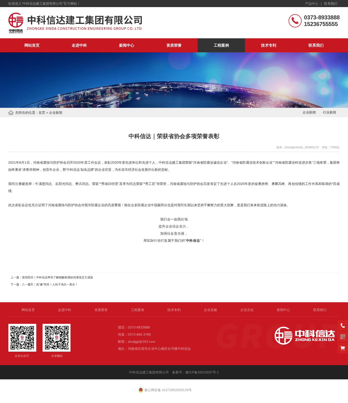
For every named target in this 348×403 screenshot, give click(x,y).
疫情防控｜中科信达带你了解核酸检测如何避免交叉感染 (57, 277)
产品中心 (311, 3)
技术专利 (268, 45)
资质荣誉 (174, 45)
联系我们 (330, 3)
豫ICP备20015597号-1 (202, 372)
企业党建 (210, 310)
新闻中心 (126, 45)
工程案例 (221, 45)
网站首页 (32, 45)
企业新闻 (55, 112)
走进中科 (79, 45)
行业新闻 (329, 112)
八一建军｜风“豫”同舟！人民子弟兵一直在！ (50, 284)
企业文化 (247, 310)
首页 (42, 112)
